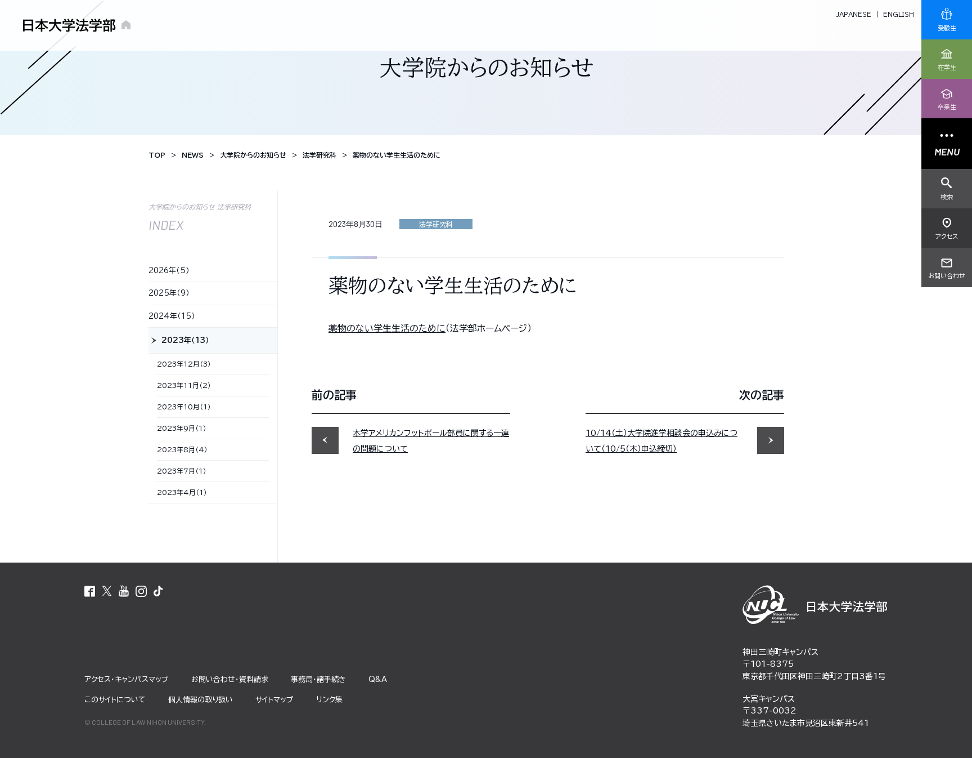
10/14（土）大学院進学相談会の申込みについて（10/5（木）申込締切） (661, 441)
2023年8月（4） (182, 449)
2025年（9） (169, 293)
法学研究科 (436, 224)
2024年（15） (171, 316)
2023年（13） (185, 340)
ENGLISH (898, 14)
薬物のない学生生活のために (387, 328)
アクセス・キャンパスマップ (126, 679)
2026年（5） (169, 270)
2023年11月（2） (184, 385)
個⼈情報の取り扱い (200, 699)
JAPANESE (853, 14)
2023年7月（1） (181, 470)
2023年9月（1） (181, 428)
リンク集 (329, 699)
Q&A (377, 679)
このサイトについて (115, 699)
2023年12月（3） (184, 363)
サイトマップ (274, 699)
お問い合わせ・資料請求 (229, 679)
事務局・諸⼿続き (318, 679)
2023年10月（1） (184, 406)
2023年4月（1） (182, 492)
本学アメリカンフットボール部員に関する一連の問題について (431, 441)
